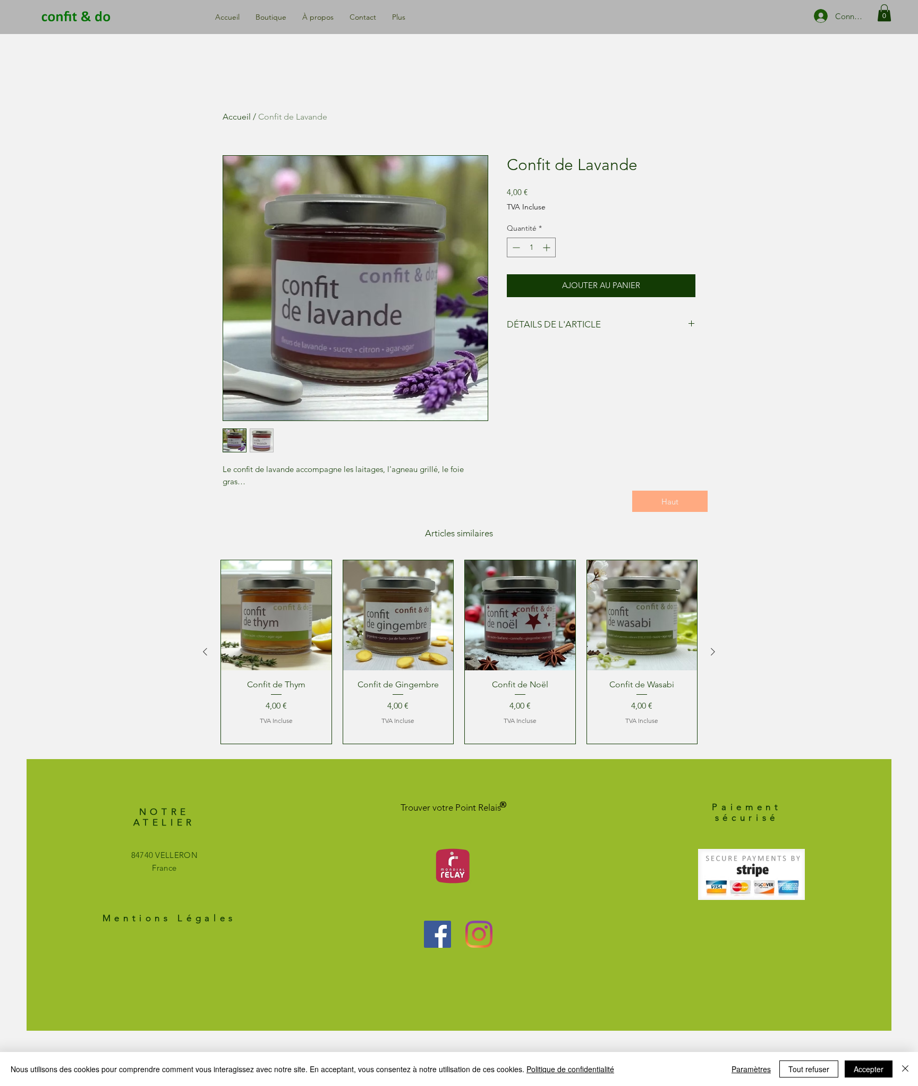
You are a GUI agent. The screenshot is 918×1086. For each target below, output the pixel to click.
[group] (459, 652)
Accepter (868, 1069)
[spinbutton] (531, 247)
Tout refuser (808, 1069)
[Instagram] (478, 934)
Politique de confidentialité (570, 1069)
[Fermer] (905, 1068)
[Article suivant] (713, 651)
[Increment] (547, 247)
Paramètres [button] (751, 1069)
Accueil (237, 117)
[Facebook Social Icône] (437, 934)
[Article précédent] (205, 651)
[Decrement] (515, 247)
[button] (884, 12)
